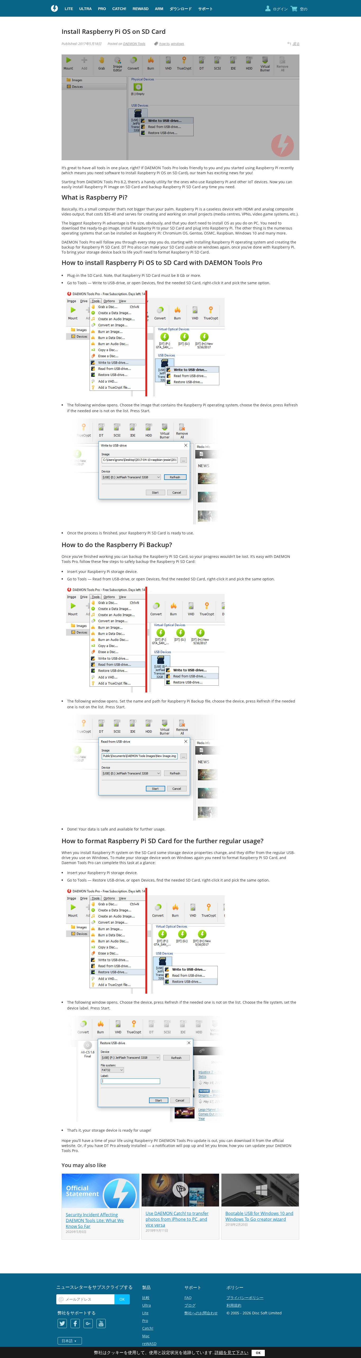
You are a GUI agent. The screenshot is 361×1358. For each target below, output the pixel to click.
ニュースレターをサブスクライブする (94, 1287)
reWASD (141, 9)
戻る (296, 43)
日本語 (67, 1341)
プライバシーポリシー (244, 1297)
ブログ (190, 1305)
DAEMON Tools (134, 43)
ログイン (280, 8)
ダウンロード (181, 9)
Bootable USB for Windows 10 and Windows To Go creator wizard (259, 1216)
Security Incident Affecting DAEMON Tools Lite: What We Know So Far (95, 1220)
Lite (69, 9)
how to (164, 43)
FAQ (188, 1297)
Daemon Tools (54, 9)
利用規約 (233, 1305)
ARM (159, 9)
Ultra (85, 9)
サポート (205, 9)
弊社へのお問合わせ (201, 1312)
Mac (146, 1335)
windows (177, 43)
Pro (102, 9)
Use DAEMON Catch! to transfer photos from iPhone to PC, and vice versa (177, 1219)
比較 (146, 1297)
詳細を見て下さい (231, 1352)
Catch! (119, 9)
